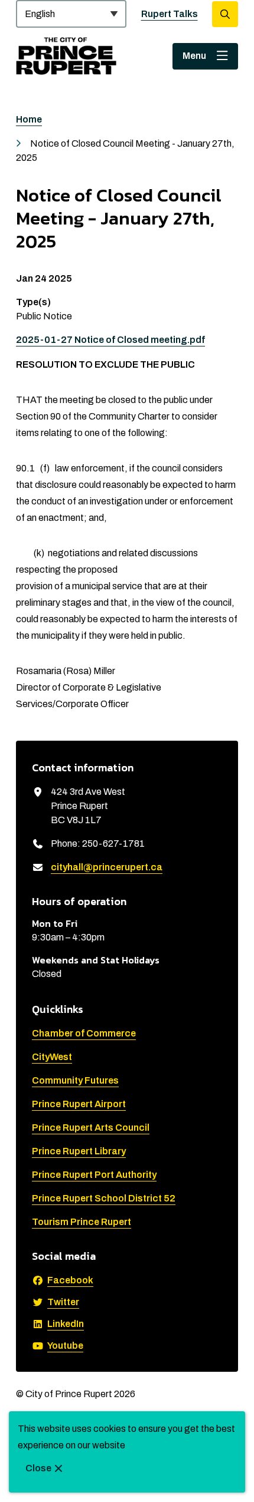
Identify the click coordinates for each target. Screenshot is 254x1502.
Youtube (65, 1346)
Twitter (63, 1302)
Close (38, 1468)
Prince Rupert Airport (79, 1104)
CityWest (52, 1057)
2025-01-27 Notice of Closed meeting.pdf (110, 340)
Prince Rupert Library (79, 1151)
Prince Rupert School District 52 (103, 1198)
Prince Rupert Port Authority (94, 1175)
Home (29, 119)
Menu (194, 56)
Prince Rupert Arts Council (90, 1128)
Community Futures (75, 1080)
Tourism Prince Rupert (81, 1222)
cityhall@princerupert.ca (106, 867)
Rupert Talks (169, 14)
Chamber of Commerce (84, 1033)
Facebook (70, 1280)
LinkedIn (65, 1324)
